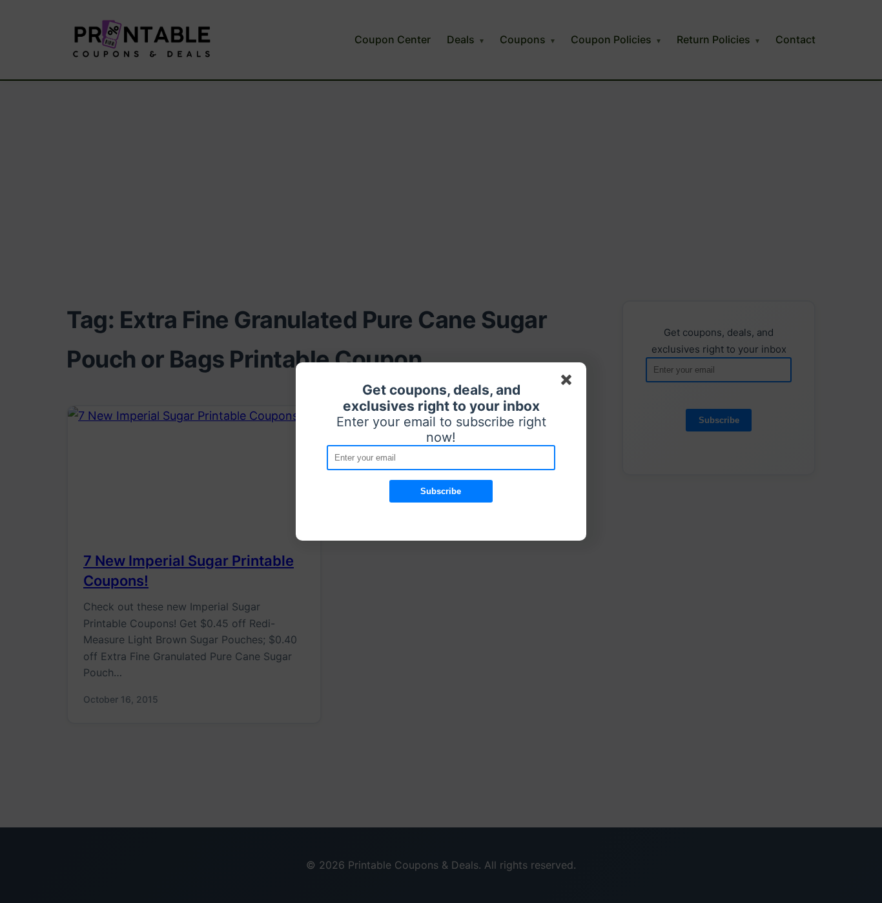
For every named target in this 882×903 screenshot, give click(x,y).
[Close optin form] (569, 382)
